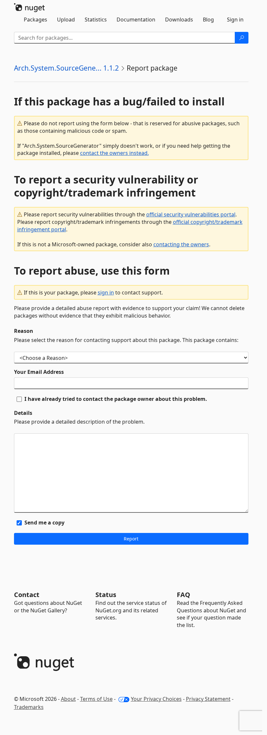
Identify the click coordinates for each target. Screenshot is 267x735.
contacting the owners (181, 244)
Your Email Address (39, 371)
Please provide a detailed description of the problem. (79, 421)
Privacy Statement (208, 698)
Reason (23, 330)
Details (23, 412)
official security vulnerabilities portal (190, 214)
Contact (26, 594)
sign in (106, 292)
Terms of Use (96, 698)
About (68, 698)
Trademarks (29, 707)
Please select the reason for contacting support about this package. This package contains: (126, 340)
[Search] (241, 38)
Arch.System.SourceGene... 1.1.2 (66, 68)
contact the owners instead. (114, 153)
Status (105, 594)
